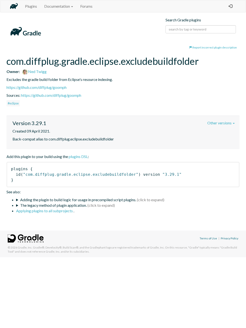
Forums (86, 6)
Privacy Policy (229, 238)
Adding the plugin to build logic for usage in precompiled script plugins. (78, 199)
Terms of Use (208, 238)
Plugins (31, 6)
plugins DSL (78, 156)
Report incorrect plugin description (214, 47)
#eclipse (13, 103)
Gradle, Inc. (25, 247)
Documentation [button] (57, 6)
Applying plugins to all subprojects (45, 210)
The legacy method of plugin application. (53, 205)
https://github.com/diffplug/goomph (36, 87)
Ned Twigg (37, 71)
